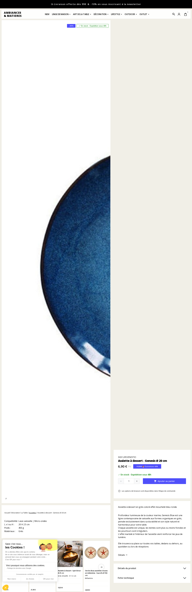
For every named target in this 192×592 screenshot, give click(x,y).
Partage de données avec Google (19, 568)
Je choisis (30, 579)
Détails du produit (127, 568)
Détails (121, 555)
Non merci (11, 579)
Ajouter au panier (164, 481)
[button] (173, 14)
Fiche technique (126, 577)
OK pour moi (48, 579)
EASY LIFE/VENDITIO (127, 457)
